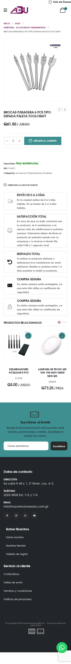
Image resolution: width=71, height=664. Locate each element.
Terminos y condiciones (18, 590)
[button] (59, 322)
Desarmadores (10, 365)
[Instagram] (16, 515)
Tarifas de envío (13, 582)
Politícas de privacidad (17, 599)
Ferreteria (47, 173)
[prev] (59, 109)
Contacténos (11, 574)
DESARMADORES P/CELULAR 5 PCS (17, 371)
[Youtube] (34, 515)
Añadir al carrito (45, 140)
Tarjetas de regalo (17, 553)
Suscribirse (59, 446)
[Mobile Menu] (5, 10)
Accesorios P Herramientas (28, 173)
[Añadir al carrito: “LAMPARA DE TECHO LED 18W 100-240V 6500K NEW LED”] (60, 335)
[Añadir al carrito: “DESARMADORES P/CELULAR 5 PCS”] (26, 335)
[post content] (17, 345)
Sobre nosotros (15, 537)
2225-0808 (11, 495)
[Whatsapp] (25, 515)
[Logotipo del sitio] (19, 10)
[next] (64, 109)
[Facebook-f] (7, 515)
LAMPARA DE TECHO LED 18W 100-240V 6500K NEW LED (50, 373)
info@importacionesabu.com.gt (26, 506)
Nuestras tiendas (16, 545)
